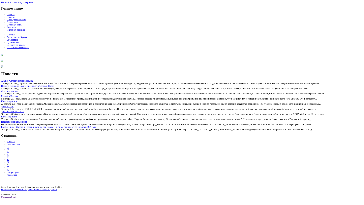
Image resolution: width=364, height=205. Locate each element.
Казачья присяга (9, 101)
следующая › (13, 172)
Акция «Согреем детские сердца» (17, 81)
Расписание (12, 22)
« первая (11, 141)
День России (7, 106)
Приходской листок (16, 19)
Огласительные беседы (18, 47)
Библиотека (12, 40)
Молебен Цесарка (9, 96)
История (11, 34)
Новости (11, 17)
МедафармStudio (9, 197)
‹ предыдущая (13, 144)
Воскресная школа (16, 45)
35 (8, 157)
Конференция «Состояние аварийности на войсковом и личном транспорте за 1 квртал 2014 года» (49, 127)
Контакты (11, 27)
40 (8, 170)
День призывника (9, 91)
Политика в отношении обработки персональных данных (29, 189)
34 (8, 154)
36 (8, 159)
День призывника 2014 (12, 111)
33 (8, 152)
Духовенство (13, 42)
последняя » (12, 175)
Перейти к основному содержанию (18, 2)
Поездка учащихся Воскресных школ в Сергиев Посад (27, 86)
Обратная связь (14, 24)
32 (8, 149)
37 (8, 162)
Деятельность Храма (17, 37)
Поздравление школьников (14, 122)
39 (8, 167)
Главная (11, 14)
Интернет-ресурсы (16, 30)
